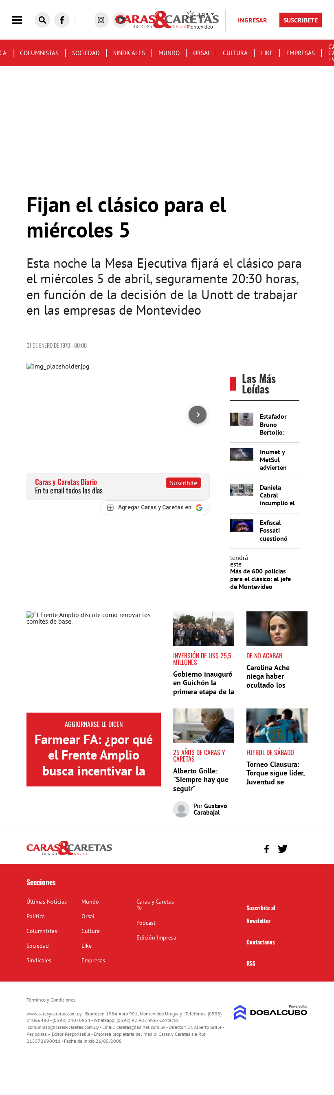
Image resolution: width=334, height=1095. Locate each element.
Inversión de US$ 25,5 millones (202, 659)
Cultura (235, 53)
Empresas (300, 53)
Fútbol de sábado (270, 752)
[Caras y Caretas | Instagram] (101, 20)
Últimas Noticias (46, 901)
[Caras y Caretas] (69, 855)
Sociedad (86, 53)
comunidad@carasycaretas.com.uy (63, 1027)
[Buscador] (42, 20)
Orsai (201, 53)
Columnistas (39, 53)
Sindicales (129, 53)
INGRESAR (252, 20)
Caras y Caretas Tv (155, 905)
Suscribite (183, 483)
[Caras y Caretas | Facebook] (62, 20)
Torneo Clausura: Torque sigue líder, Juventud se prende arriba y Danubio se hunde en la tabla (275, 786)
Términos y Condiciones (50, 1000)
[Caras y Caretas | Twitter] (282, 849)
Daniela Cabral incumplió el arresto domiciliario (277, 503)
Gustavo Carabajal (210, 809)
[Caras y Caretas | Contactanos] (298, 848)
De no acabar (264, 655)
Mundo (169, 53)
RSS (250, 963)
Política (35, 916)
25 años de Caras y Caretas (199, 755)
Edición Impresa (156, 937)
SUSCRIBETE (300, 20)
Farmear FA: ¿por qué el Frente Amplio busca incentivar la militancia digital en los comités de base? (94, 771)
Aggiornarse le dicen (94, 724)
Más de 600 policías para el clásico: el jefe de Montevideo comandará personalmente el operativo (260, 590)
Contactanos (260, 941)
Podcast (146, 922)
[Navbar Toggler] (23, 20)
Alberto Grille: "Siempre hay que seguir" (201, 779)
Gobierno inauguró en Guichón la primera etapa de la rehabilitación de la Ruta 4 (203, 691)
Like (267, 53)
